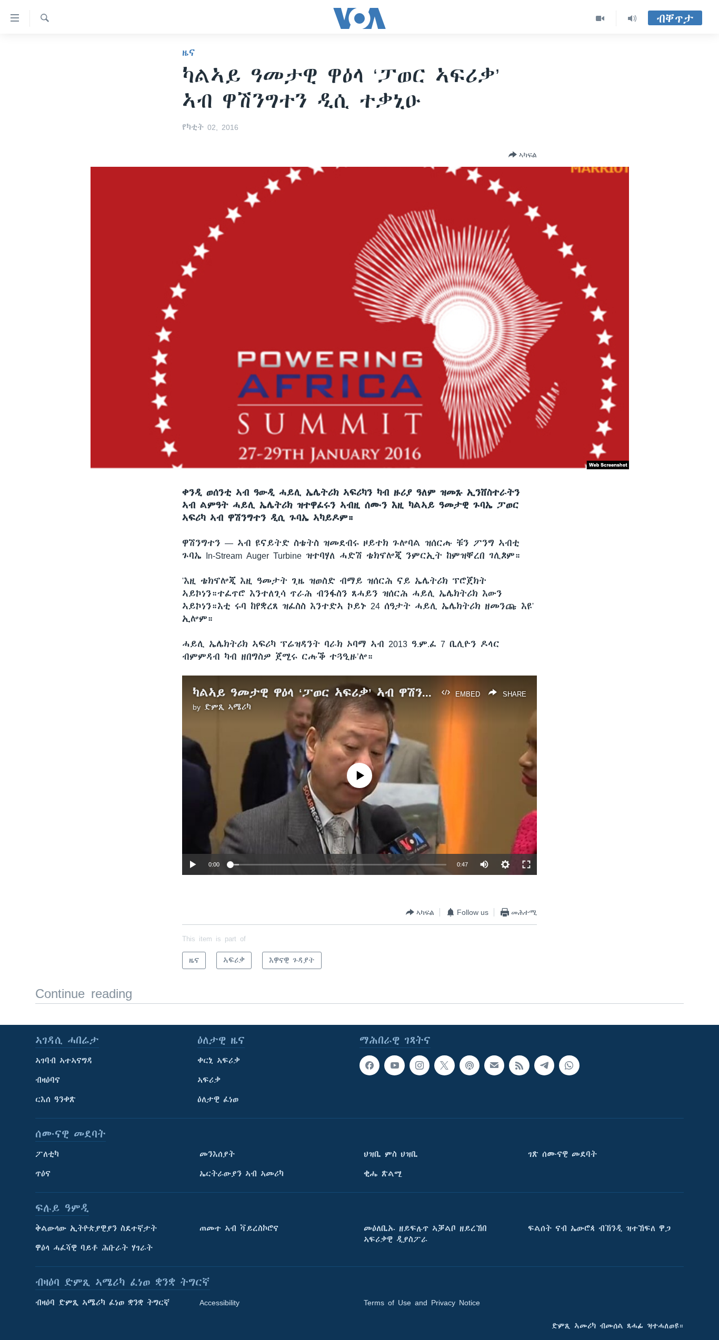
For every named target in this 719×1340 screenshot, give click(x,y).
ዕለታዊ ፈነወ (217, 1099)
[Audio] (632, 18)
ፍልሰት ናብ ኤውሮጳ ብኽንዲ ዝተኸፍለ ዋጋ (599, 1228)
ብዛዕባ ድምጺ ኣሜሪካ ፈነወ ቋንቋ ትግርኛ (102, 1302)
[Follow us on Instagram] (420, 1065)
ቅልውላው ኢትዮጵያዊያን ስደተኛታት (96, 1228)
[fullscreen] (526, 864)
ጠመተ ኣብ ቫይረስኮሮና (238, 1228)
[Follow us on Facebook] (369, 1065)
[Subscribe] (494, 1065)
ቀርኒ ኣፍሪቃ (218, 1060)
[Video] (600, 18)
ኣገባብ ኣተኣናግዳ (64, 1060)
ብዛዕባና (47, 1080)
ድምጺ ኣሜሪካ (227, 707)
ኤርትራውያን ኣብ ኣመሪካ (241, 1173)
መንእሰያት (217, 1154)
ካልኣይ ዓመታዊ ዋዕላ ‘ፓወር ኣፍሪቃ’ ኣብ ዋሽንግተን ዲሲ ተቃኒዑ (351, 692)
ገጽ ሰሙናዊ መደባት (562, 1154)
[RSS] (519, 1065)
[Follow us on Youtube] (394, 1065)
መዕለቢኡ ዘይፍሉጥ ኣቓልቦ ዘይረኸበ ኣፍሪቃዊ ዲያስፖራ (425, 1234)
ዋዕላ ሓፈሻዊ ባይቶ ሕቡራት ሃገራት (94, 1248)
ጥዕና (43, 1173)
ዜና (188, 52)
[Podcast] (470, 1065)
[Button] (522, 154)
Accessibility (219, 1302)
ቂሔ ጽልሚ (383, 1173)
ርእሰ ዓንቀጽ (55, 1099)
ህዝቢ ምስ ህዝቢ (391, 1154)
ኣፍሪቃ (209, 1080)
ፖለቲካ (47, 1154)
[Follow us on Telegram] (544, 1065)
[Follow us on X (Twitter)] (444, 1065)
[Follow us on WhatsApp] (569, 1065)
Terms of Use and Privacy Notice (422, 1302)
